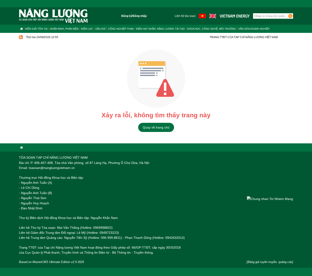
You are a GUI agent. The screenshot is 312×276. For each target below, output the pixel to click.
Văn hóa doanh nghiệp (254, 28)
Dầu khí (100, 28)
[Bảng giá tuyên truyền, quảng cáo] (270, 262)
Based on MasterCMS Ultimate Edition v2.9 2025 (51, 262)
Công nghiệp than (121, 28)
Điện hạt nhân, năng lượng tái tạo (160, 28)
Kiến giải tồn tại (36, 28)
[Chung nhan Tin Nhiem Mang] (270, 198)
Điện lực (87, 28)
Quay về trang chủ (156, 127)
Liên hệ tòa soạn (185, 16)
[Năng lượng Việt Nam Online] (53, 16)
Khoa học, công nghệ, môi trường (211, 28)
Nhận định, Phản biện (64, 28)
